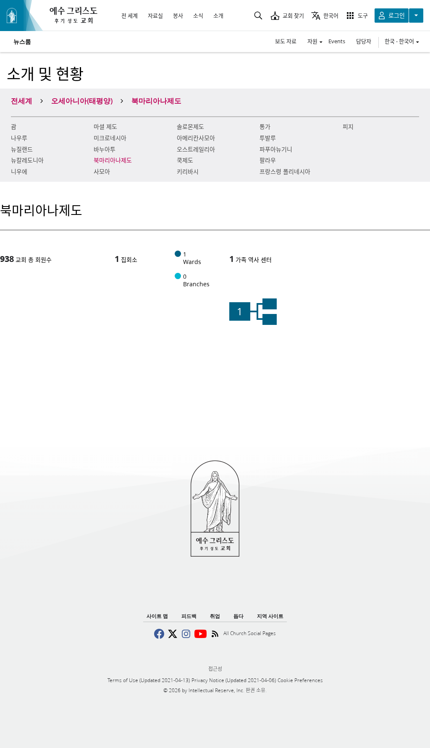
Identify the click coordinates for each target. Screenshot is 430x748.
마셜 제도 (105, 127)
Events (336, 41)
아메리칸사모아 (196, 138)
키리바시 (188, 171)
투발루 (268, 138)
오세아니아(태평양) (82, 100)
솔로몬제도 (190, 127)
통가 (265, 127)
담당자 (363, 41)
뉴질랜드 (22, 149)
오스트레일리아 (196, 149)
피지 (348, 127)
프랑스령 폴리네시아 (285, 171)
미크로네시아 (110, 138)
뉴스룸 (22, 41)
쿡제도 (185, 160)
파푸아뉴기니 (276, 149)
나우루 (19, 138)
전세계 (21, 100)
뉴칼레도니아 (27, 160)
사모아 (102, 171)
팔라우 (268, 160)
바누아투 (104, 149)
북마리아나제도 (113, 160)
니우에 (19, 171)
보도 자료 (285, 41)
